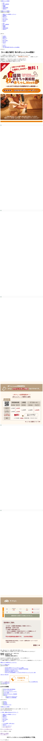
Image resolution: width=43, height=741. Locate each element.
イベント (4, 17)
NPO (4, 3)
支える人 (4, 20)
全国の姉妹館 (5, 7)
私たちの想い (5, 19)
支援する (4, 8)
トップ (4, 35)
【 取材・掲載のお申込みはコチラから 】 (9, 712)
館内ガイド (5, 16)
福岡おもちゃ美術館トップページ (9, 14)
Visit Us (4, 21)
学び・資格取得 (6, 4)
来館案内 (4, 15)
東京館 (4, 5)
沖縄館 (4, 6)
